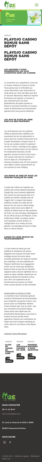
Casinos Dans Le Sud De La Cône (17, 293)
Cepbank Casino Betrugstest (15, 334)
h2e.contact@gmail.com (11, 414)
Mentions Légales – (23, 456)
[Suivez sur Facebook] (10, 442)
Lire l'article (8, 360)
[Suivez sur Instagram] (4, 442)
